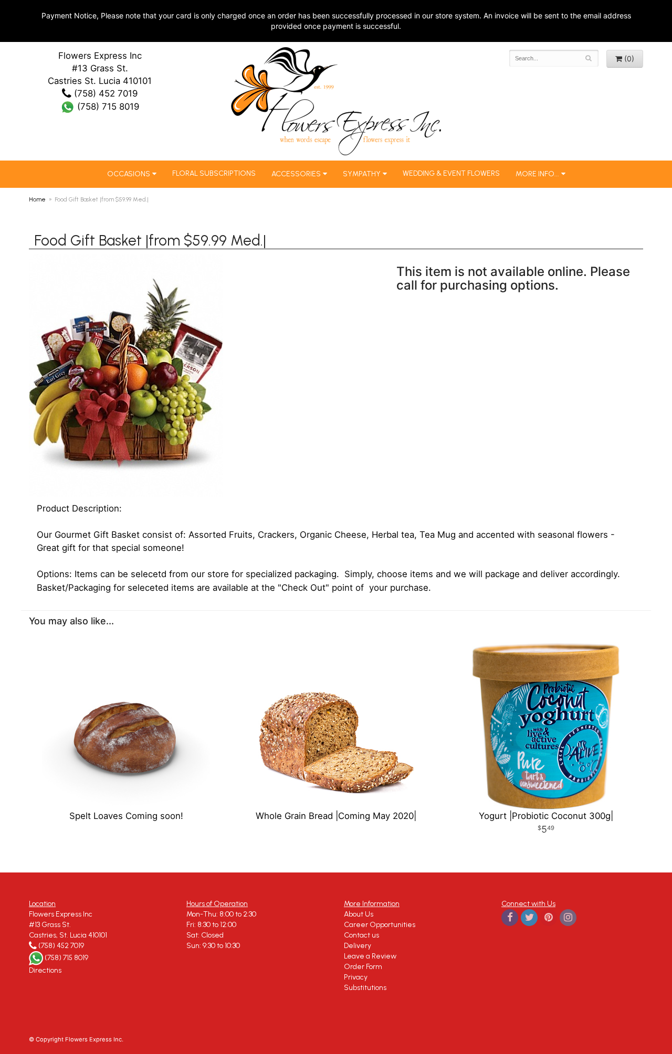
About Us (358, 914)
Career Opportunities (379, 924)
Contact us (361, 935)
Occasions (128, 173)
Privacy (356, 977)
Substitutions (365, 987)
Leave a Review (370, 956)
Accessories (296, 173)
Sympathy (362, 173)
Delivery (357, 945)
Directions (45, 970)
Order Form (363, 966)
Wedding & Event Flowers (451, 173)
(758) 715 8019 (107, 106)
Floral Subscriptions (214, 173)
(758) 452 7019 (104, 93)
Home (37, 199)
